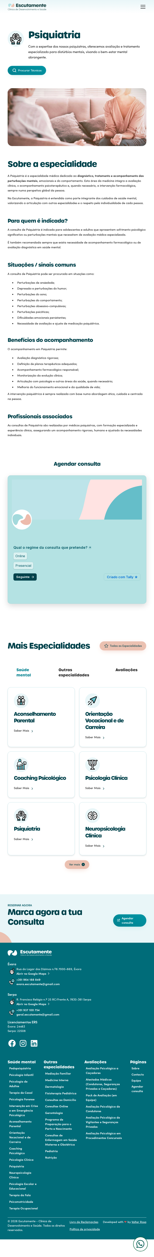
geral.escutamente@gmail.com (37, 1014)
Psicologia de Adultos (18, 1083)
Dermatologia (54, 1086)
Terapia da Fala (20, 1195)
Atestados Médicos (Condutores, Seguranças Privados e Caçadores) (103, 1084)
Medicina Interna (56, 1080)
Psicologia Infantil (21, 1075)
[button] (142, 7)
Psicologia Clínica (21, 1159)
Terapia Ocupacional (23, 1208)
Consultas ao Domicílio (60, 1100)
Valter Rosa (139, 1222)
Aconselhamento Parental (20, 1123)
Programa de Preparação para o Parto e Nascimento (58, 1124)
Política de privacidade (85, 1229)
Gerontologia (54, 1113)
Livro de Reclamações (84, 1222)
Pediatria (51, 1151)
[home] (27, 7)
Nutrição (51, 1157)
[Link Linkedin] (34, 1043)
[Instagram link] (23, 1043)
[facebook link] (12, 1043)
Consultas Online (56, 1106)
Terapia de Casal (20, 1092)
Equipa (136, 1080)
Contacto (138, 1074)
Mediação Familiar (58, 1073)
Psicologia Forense (21, 1099)
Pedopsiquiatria (20, 1068)
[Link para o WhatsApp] (137, 1244)
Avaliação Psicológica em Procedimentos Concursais (104, 1135)
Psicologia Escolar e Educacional (22, 1186)
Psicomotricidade (21, 1201)
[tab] (29, 672)
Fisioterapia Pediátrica (60, 1093)
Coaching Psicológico (17, 1150)
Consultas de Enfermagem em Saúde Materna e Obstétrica (61, 1139)
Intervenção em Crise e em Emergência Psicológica (23, 1110)
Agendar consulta (137, 1088)
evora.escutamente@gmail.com (38, 984)
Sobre (135, 1068)
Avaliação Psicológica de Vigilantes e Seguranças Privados (103, 1122)
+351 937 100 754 (28, 1010)
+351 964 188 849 (28, 979)
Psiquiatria (16, 1166)
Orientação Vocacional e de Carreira (19, 1137)
